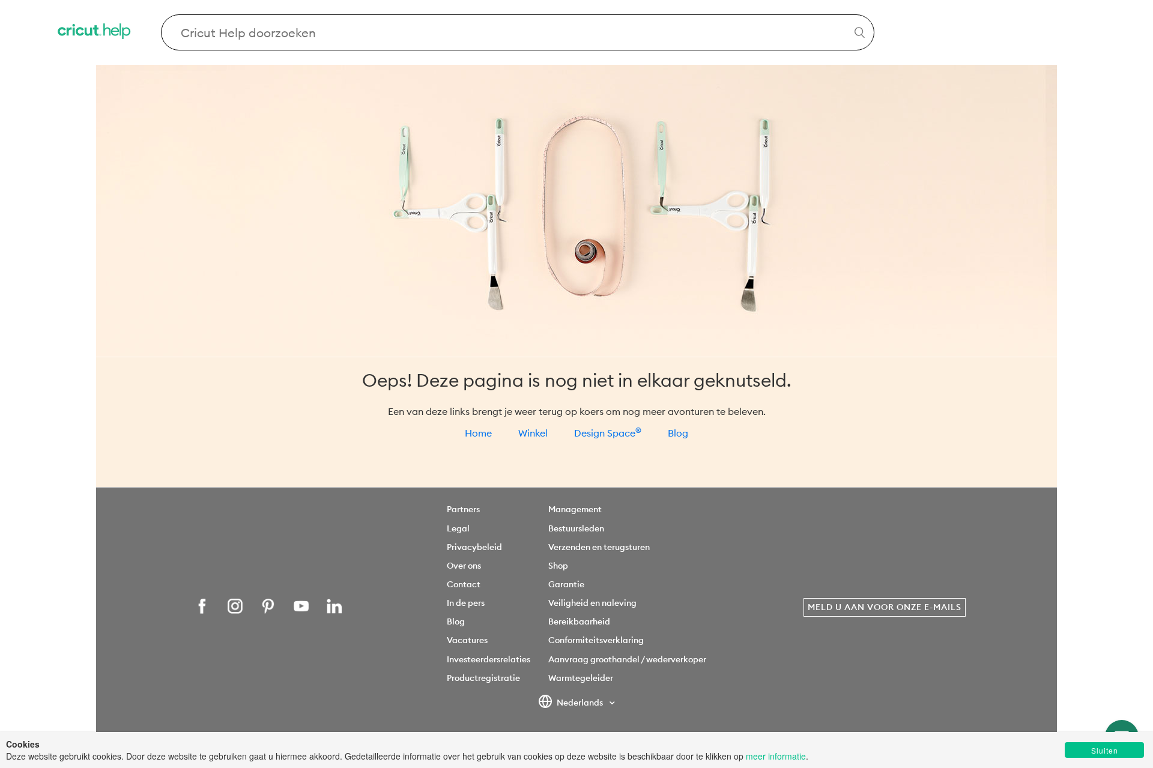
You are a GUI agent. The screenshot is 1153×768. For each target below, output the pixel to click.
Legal (458, 528)
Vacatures (467, 640)
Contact (463, 584)
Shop (558, 565)
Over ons (464, 565)
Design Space (607, 433)
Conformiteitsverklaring (596, 640)
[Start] (95, 32)
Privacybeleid (474, 547)
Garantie (566, 584)
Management (575, 509)
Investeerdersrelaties (488, 659)
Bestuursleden (576, 528)
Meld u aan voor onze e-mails (884, 607)
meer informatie (776, 756)
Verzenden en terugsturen (599, 547)
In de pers (466, 602)
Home (478, 433)
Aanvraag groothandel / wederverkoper (627, 659)
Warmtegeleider (580, 678)
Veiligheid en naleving (592, 602)
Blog (678, 433)
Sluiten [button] (1104, 750)
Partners (463, 509)
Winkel (533, 433)
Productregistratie (483, 678)
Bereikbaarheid (579, 621)
